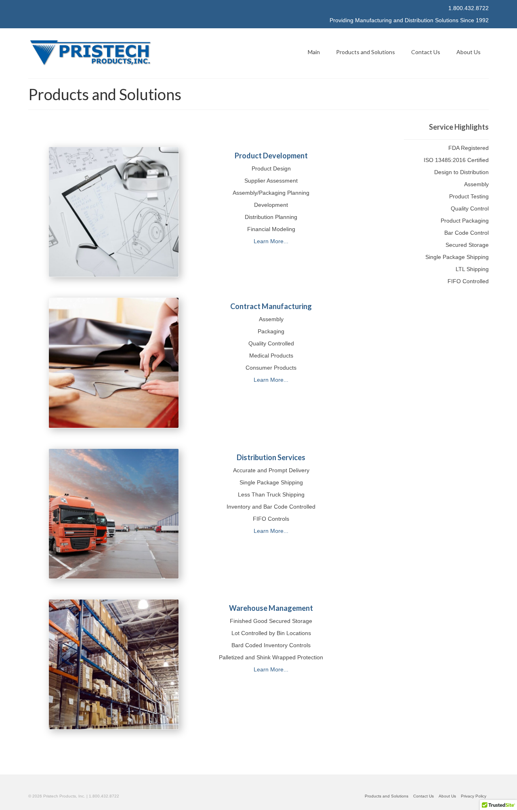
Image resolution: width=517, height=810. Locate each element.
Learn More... (271, 241)
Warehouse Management (271, 608)
